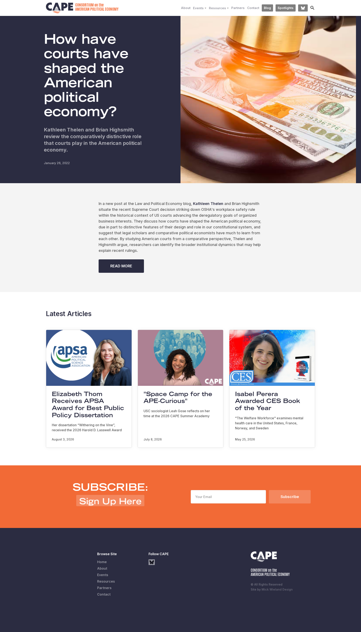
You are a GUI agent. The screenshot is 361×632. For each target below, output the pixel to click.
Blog (267, 8)
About (186, 8)
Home (102, 562)
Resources (106, 581)
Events (102, 575)
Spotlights (286, 8)
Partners (238, 8)
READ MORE (121, 266)
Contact (253, 8)
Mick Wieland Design (277, 589)
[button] (199, 8)
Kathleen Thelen (208, 203)
